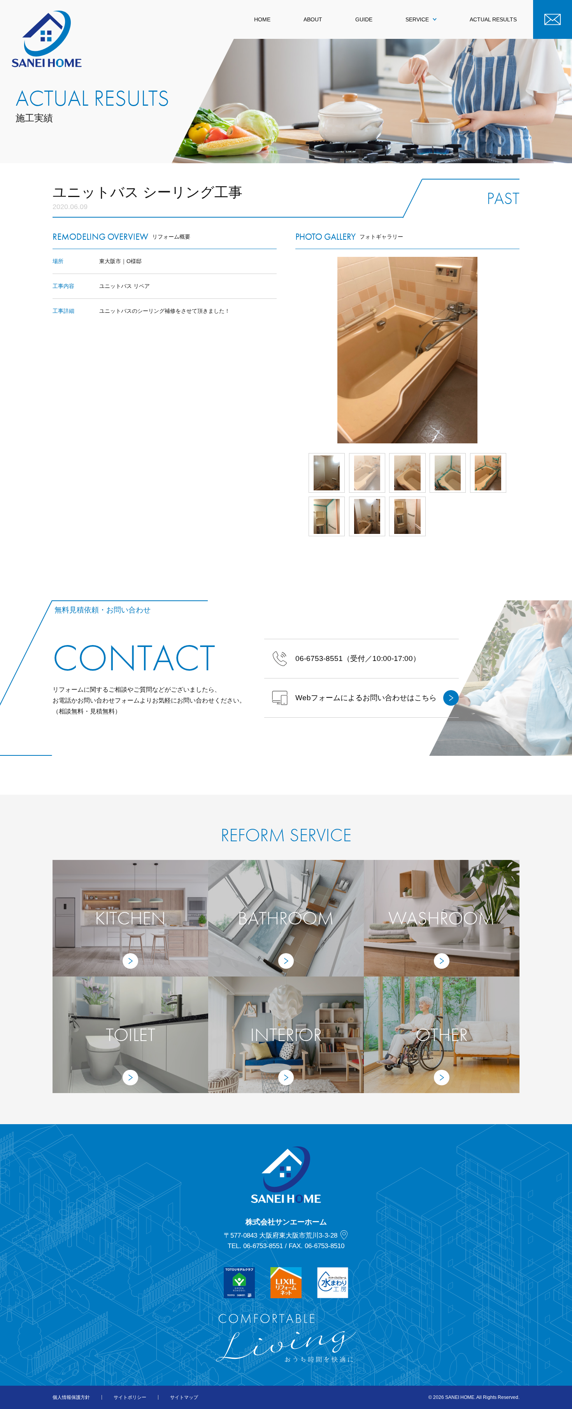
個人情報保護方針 (71, 1397)
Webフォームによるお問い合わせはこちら (366, 698)
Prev (295, 350)
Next (519, 350)
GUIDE (363, 19)
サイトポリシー (130, 1397)
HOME (262, 19)
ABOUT (313, 19)
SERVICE (417, 19)
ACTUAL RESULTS (493, 19)
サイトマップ (184, 1397)
